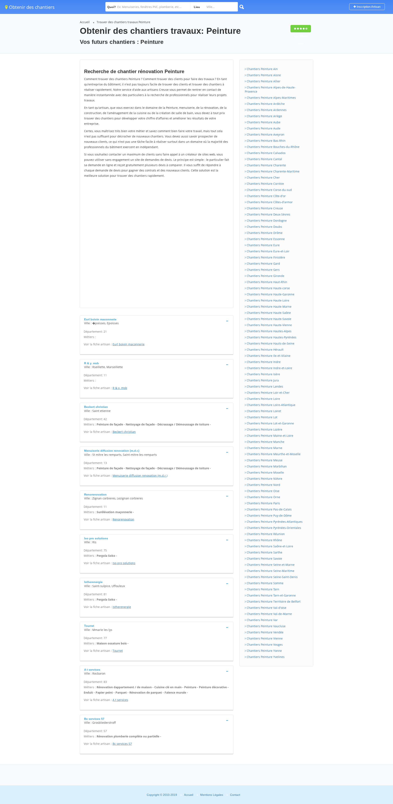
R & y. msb (120, 388)
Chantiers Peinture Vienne (264, 638)
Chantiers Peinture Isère (263, 374)
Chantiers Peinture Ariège (264, 116)
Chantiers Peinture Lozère (264, 429)
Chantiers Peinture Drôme (264, 233)
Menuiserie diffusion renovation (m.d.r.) (140, 475)
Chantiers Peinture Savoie (264, 558)
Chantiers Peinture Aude (263, 128)
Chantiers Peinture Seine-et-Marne (270, 565)
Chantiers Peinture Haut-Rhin (266, 282)
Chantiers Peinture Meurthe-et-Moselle (273, 454)
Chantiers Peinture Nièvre (264, 479)
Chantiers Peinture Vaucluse (266, 626)
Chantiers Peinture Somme (264, 583)
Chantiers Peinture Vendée (264, 632)
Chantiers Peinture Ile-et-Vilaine (268, 356)
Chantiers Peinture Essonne (265, 239)
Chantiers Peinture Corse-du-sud (269, 190)
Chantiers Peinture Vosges (264, 644)
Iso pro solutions (124, 563)
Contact (235, 794)
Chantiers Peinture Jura (262, 380)
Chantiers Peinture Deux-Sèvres (268, 214)
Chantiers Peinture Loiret (263, 411)
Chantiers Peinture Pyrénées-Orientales (273, 528)
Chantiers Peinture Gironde (265, 276)
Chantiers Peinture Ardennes (266, 110)
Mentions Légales (211, 794)
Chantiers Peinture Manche (265, 442)
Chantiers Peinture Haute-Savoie (268, 319)
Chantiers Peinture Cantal (264, 159)
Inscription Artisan (368, 6)
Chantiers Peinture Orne (263, 497)
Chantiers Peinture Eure (263, 245)
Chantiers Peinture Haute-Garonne (270, 294)
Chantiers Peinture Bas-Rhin (266, 141)
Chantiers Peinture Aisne (263, 75)
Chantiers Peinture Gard (263, 263)
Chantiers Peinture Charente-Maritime (272, 171)
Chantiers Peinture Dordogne (266, 220)
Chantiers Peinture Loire (263, 399)
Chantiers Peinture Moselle (265, 472)
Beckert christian (124, 432)
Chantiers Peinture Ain (262, 69)
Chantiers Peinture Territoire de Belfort (273, 601)
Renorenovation (123, 519)
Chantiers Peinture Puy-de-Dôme (269, 515)
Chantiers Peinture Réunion (265, 534)
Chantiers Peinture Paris (263, 503)
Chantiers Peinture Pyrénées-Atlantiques (274, 522)
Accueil (85, 22)
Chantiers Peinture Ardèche (265, 104)
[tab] (156, 321)
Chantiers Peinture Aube (263, 122)
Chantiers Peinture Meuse (264, 460)
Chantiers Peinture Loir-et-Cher (268, 393)
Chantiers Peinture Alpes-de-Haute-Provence (270, 89)
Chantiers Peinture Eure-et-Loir (267, 251)
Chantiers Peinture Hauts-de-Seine (270, 343)
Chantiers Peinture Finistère (265, 257)
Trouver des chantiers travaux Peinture (123, 22)
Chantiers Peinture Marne (264, 448)
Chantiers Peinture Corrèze (265, 184)
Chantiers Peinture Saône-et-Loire (269, 546)
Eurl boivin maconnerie (129, 344)
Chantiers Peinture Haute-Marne (268, 306)
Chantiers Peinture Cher (263, 177)
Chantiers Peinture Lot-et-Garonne (270, 423)
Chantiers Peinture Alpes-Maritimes (271, 98)
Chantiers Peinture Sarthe (264, 552)
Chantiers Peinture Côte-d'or (266, 196)
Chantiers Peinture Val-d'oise (266, 608)
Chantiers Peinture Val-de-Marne (269, 614)
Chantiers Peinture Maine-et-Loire (269, 436)
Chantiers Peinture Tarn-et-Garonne (271, 595)
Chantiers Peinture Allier (263, 81)
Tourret (118, 651)
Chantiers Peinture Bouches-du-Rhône (272, 147)
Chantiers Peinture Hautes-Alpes (268, 331)
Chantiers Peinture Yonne (264, 651)
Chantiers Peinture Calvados (266, 153)
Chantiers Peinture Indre (263, 362)
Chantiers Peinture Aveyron (265, 134)
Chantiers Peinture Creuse (264, 208)
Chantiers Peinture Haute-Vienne (269, 325)
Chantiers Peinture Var (262, 620)
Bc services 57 (122, 744)
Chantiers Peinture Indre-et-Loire (269, 368)
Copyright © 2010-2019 (162, 794)
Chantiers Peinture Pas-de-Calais (269, 509)
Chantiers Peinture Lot (261, 417)
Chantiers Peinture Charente (266, 165)
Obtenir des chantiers (31, 7)
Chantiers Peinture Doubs (264, 227)
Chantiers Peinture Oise (262, 491)
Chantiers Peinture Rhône (264, 540)
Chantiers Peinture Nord (263, 485)
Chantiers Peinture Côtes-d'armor (269, 202)
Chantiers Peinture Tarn (262, 589)
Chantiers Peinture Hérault (264, 350)
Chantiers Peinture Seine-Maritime (270, 571)
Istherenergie (122, 607)
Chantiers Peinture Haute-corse (268, 288)
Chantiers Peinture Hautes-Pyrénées (271, 337)
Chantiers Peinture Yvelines (265, 657)
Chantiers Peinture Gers (263, 270)
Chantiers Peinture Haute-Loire (267, 300)
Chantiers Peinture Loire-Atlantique (270, 405)
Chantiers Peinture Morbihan (266, 466)
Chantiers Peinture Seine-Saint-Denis (272, 577)
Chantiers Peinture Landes (264, 386)
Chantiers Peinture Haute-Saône (268, 313)
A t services (120, 700)
